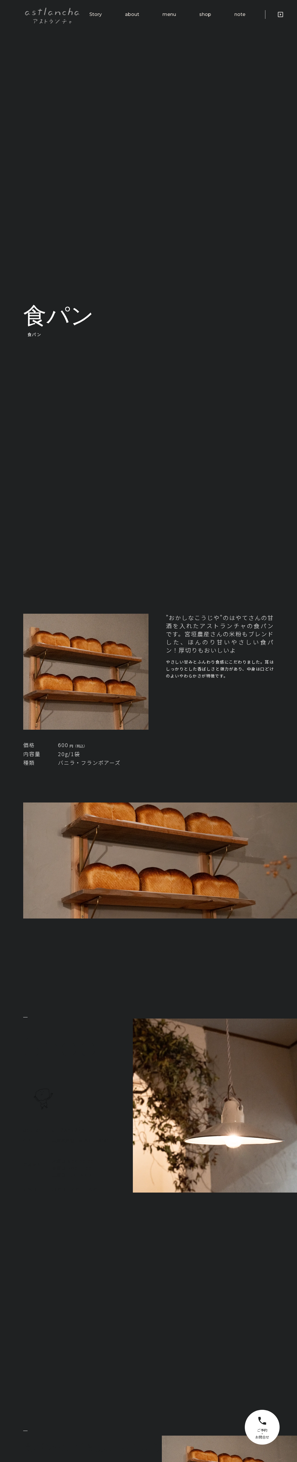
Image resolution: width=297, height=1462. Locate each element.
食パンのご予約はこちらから (92, 1447)
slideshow (280, 14)
